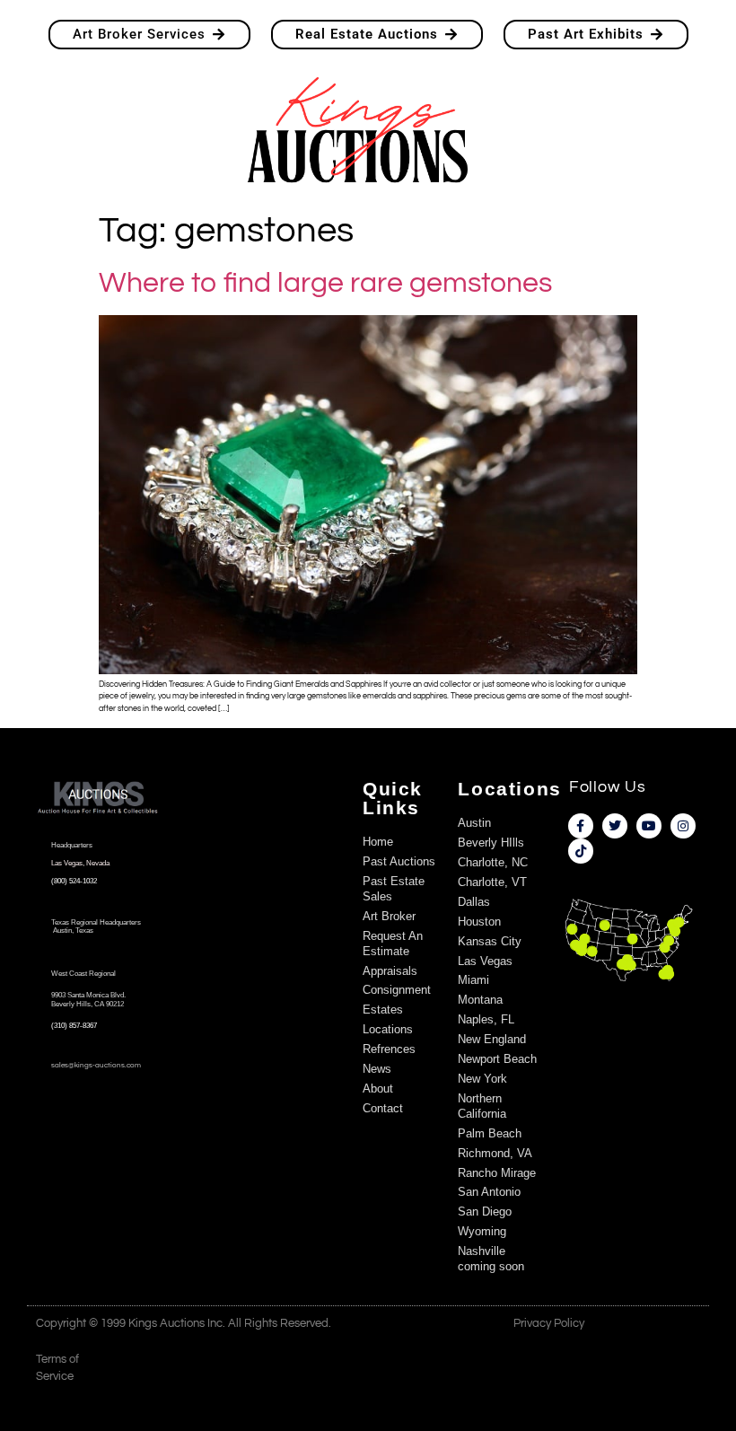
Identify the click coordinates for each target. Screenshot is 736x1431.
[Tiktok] (580, 851)
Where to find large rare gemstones (325, 283)
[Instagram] (683, 825)
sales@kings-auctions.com (96, 1065)
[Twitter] (614, 825)
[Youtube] (649, 825)
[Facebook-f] (580, 825)
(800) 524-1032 (74, 881)
